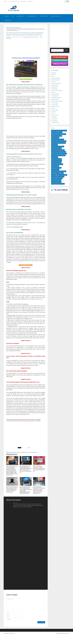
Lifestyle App (55, 157)
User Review (36, 37)
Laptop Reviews (61, 155)
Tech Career (54, 118)
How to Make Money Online (58, 150)
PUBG (53, 108)
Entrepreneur (55, 85)
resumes (58, 173)
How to (53, 92)
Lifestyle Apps (44, 16)
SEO (62, 173)
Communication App (56, 134)
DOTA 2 (63, 134)
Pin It (29, 447)
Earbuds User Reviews (56, 135)
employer (54, 141)
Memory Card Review (56, 159)
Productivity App (55, 171)
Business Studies (55, 79)
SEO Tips (54, 111)
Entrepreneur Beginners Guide (14, 1)
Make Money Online (56, 97)
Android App (54, 130)
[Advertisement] (25, 48)
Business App (55, 132)
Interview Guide (55, 94)
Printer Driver (55, 104)
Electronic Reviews (16, 27)
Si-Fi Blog (54, 174)
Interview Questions (56, 153)
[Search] (66, 50)
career (60, 132)
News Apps (7, 20)
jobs (65, 153)
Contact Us (66, 633)
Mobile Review (55, 99)
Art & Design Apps (56, 78)
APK (53, 76)
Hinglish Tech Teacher (57, 90)
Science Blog (55, 110)
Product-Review (24, 452)
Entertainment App (61, 141)
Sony (53, 113)
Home (6, 16)
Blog (12, 16)
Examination (55, 87)
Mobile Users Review (56, 162)
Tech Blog (54, 117)
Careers (53, 81)
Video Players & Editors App (58, 183)
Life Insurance (55, 95)
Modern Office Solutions (57, 101)
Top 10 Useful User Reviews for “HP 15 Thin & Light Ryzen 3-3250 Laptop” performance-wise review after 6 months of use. (39, 490)
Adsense (54, 72)
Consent (62, 633)
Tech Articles (55, 115)
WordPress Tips (55, 122)
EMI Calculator (23, 1)
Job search (54, 155)
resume (53, 173)
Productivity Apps (55, 16)
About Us (5, 1)
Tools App (59, 178)
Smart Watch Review (62, 174)
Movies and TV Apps (56, 167)
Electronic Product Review (14, 452)
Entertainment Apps (32, 16)
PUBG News (63, 171)
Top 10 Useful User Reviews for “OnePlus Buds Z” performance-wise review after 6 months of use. (39, 468)
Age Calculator (30, 1)
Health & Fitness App (56, 148)
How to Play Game (56, 151)
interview (63, 151)
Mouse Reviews (55, 166)
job (62, 153)
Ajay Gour (9, 37)
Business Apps (20, 16)
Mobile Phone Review (56, 160)
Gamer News (55, 88)
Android (54, 74)
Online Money (55, 102)
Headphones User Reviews (58, 146)
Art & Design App (62, 130)
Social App (54, 176)
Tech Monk (6, 633)
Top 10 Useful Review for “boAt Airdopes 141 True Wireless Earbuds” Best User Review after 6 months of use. (12, 489)
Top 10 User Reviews (32, 452)
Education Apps (55, 137)
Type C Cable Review (56, 182)
